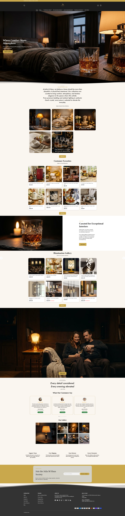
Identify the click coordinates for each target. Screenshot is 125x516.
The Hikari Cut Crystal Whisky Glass (87, 183)
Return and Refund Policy (42, 495)
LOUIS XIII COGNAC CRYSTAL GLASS (36, 183)
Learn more (83, 244)
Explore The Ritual (7, 51)
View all (62, 156)
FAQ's (25, 495)
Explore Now (62, 373)
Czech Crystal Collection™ (68, 10)
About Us (25, 497)
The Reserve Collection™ (78, 10)
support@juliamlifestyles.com (89, 501)
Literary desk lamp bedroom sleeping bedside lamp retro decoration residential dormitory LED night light (71, 276)
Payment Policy (40, 501)
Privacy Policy (40, 497)
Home (37, 10)
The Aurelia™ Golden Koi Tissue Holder (53, 183)
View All (62, 213)
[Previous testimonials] (1, 258)
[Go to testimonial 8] (64, 416)
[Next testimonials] (124, 258)
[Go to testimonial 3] (60, 416)
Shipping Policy (40, 499)
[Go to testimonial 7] (63, 416)
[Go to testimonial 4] (61, 416)
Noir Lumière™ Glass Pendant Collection (70, 298)
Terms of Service (26, 503)
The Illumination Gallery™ (57, 10)
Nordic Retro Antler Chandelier (51, 275)
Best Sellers (87, 10)
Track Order (26, 501)
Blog (24, 505)
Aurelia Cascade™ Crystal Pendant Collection (36, 275)
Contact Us (25, 499)
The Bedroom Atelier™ (48, 10)
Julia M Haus (27, 512)
